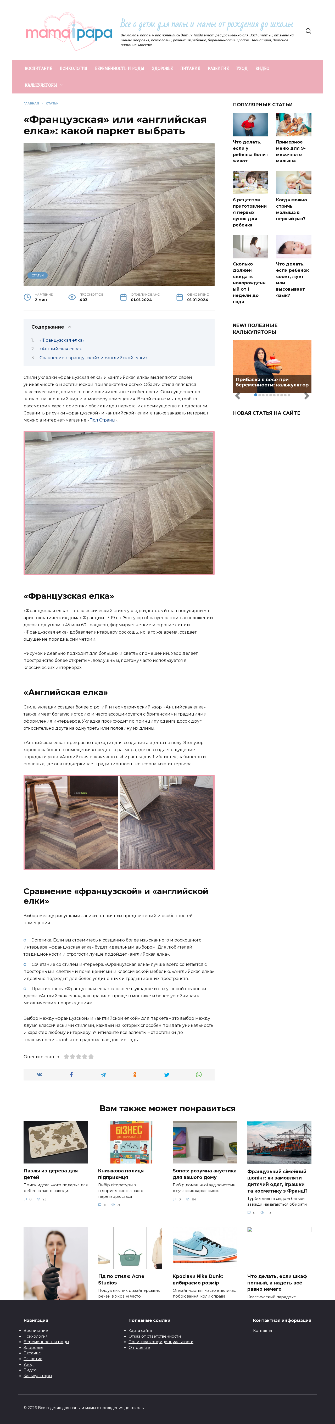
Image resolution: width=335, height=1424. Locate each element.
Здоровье (33, 1347)
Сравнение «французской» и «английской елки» (94, 357)
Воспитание (36, 1330)
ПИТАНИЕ (190, 68)
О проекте (139, 1347)
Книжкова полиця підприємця (121, 1174)
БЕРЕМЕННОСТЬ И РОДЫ (119, 68)
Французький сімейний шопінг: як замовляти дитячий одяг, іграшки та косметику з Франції (277, 1180)
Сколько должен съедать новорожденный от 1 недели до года (249, 283)
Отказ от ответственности (155, 1336)
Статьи (38, 275)
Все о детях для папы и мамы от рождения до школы (207, 23)
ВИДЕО (262, 68)
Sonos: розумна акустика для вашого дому (205, 1174)
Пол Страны (102, 420)
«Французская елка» (62, 340)
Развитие (33, 1358)
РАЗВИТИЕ (218, 68)
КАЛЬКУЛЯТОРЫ (41, 85)
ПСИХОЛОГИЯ (73, 68)
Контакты (262, 1330)
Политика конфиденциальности (161, 1341)
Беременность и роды (46, 1341)
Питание (32, 1353)
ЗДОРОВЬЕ (162, 68)
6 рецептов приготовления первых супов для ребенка (250, 212)
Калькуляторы (38, 1375)
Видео (30, 1370)
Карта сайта (140, 1330)
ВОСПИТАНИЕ (38, 68)
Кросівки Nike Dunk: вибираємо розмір (198, 1279)
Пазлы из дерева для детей (51, 1174)
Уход (29, 1364)
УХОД (242, 68)
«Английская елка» (61, 348)
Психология (36, 1336)
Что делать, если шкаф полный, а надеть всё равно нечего (277, 1282)
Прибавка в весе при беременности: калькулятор (272, 382)
